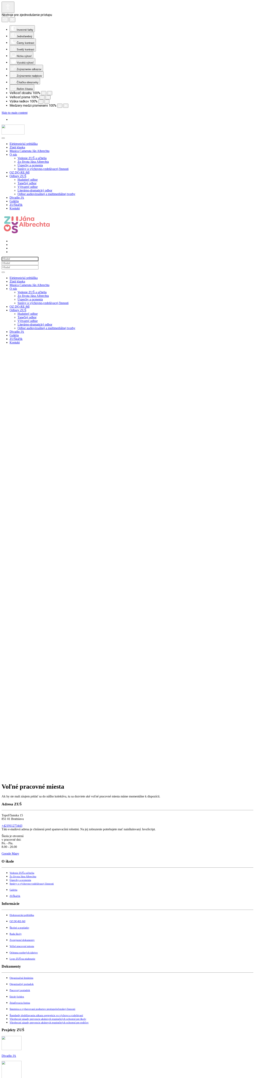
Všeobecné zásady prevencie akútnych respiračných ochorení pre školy (48, 1018)
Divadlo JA (17, 197)
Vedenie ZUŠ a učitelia (32, 158)
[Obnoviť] (5, 19)
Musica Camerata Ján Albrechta (29, 151)
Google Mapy (10, 853)
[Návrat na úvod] (13, 133)
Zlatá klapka (17, 147)
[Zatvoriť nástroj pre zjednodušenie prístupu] (12, 19)
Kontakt (15, 208)
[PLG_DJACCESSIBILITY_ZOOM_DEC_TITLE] (43, 93)
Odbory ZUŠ (18, 176)
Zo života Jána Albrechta (33, 161)
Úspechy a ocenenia (30, 165)
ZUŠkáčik (16, 204)
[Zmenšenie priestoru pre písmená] (59, 106)
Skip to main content (14, 112)
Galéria (14, 201)
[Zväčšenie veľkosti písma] (48, 97)
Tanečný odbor (27, 183)
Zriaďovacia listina (20, 1002)
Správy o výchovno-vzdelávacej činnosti (43, 169)
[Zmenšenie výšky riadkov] (40, 101)
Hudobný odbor (28, 179)
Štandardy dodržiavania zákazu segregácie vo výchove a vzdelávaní (46, 1015)
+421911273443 (12, 825)
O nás (13, 154)
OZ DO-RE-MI (19, 172)
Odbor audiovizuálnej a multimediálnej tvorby (46, 194)
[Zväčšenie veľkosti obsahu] (49, 93)
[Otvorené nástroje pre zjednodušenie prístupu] (8, 7)
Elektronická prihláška (24, 143)
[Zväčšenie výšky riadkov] (46, 101)
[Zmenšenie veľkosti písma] (42, 97)
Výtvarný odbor (28, 187)
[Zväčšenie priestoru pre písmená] (65, 106)
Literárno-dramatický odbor (35, 190)
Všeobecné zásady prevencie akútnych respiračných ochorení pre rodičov (49, 1022)
